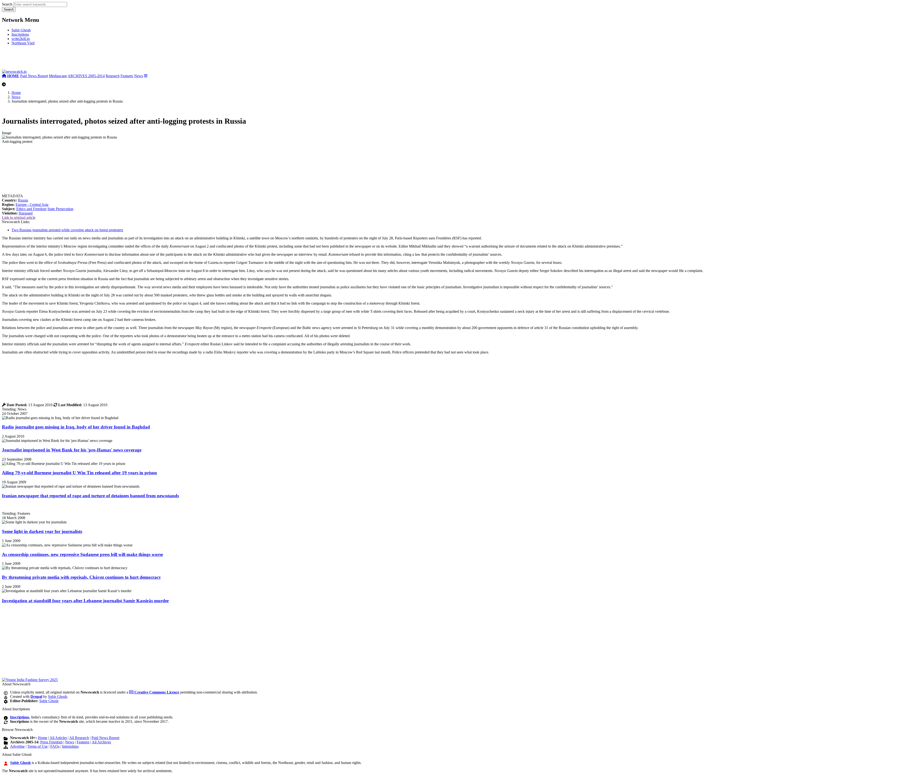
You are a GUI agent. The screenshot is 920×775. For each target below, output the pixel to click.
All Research (79, 738)
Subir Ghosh (21, 30)
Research (113, 76)
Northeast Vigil (23, 43)
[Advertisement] (74, 59)
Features (127, 76)
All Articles (58, 738)
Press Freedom (51, 742)
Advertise (17, 746)
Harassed (26, 213)
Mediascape (58, 76)
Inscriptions (20, 34)
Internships (70, 746)
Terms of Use (37, 746)
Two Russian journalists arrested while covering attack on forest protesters (67, 230)
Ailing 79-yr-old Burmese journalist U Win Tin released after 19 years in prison (79, 472)
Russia (23, 200)
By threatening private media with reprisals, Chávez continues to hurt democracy (81, 577)
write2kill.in (21, 39)
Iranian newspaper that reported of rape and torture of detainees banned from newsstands (90, 495)
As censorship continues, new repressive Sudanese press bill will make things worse (82, 554)
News (138, 76)
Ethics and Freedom (31, 209)
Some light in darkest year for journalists (42, 531)
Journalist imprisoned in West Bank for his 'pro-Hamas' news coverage (71, 449)
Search (7, 4)
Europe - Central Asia (32, 204)
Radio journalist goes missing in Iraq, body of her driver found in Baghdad (76, 426)
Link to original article (18, 217)
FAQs (54, 746)
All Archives (101, 742)
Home (16, 93)
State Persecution (60, 209)
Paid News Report (34, 76)
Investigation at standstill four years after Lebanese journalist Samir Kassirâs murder (85, 600)
